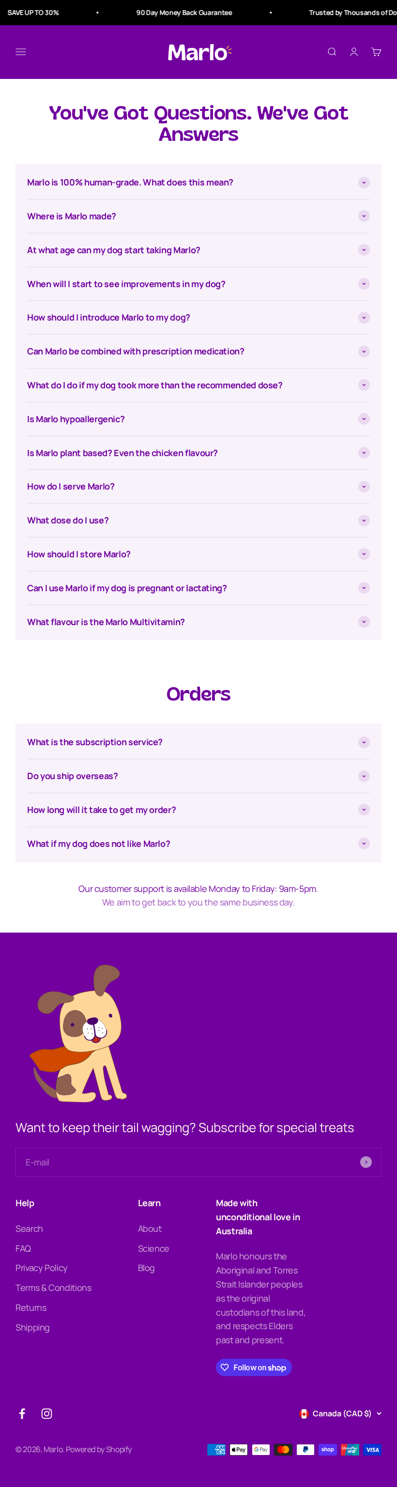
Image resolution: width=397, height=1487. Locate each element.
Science (153, 1248)
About (150, 1228)
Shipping (32, 1327)
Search (29, 1228)
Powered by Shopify (99, 1449)
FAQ (23, 1248)
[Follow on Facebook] (22, 1413)
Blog (146, 1267)
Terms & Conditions (53, 1287)
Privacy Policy (41, 1267)
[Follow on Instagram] (46, 1413)
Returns (30, 1307)
